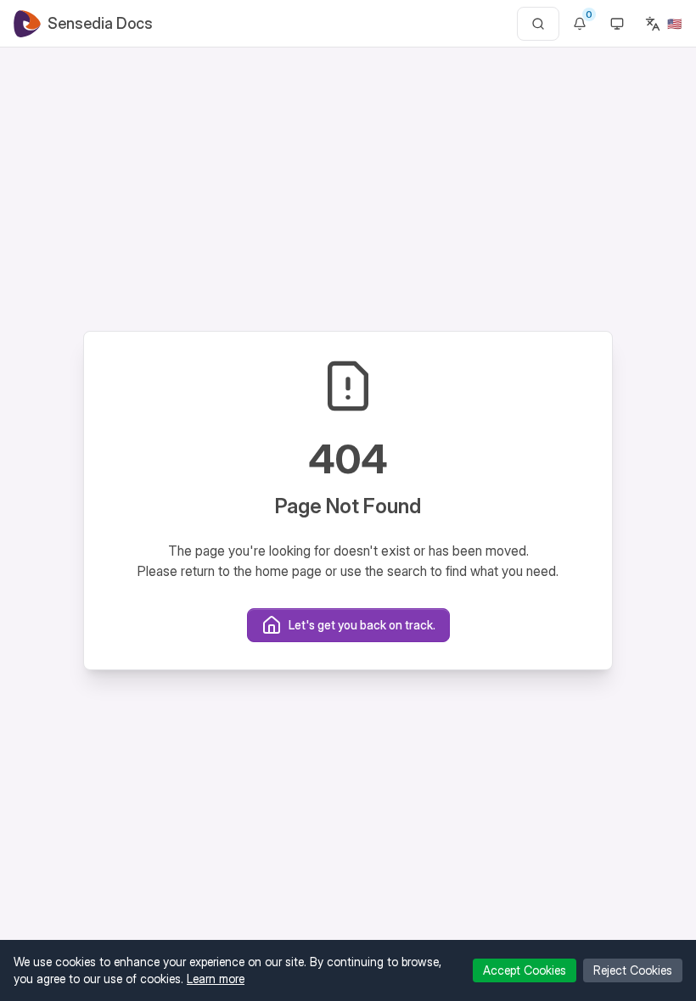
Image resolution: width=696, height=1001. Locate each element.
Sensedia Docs (100, 23)
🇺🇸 (674, 23)
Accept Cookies (524, 970)
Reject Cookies (632, 970)
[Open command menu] (538, 24)
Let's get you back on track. (362, 625)
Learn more (215, 978)
